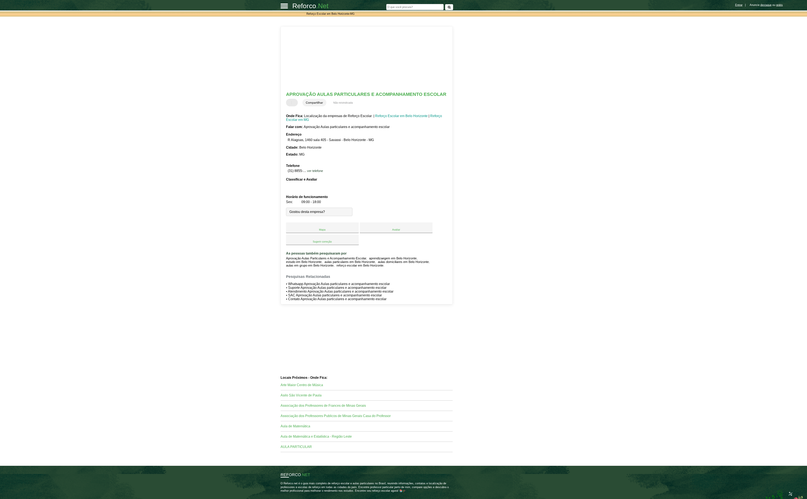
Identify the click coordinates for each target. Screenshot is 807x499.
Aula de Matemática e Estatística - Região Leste (316, 436)
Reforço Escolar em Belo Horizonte (401, 116)
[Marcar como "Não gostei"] (295, 102)
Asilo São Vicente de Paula (301, 395)
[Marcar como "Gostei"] (289, 102)
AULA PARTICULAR (296, 447)
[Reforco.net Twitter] (283, 494)
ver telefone (315, 171)
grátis (779, 5)
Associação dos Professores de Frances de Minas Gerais (323, 405)
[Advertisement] (364, 59)
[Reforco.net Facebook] (281, 494)
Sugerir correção (322, 241)
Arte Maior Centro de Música (302, 385)
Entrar (738, 5)
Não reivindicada (343, 102)
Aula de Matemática (295, 426)
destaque (765, 5)
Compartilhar (314, 102)
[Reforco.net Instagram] (285, 494)
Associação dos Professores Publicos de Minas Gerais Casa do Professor (336, 416)
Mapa (322, 229)
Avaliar (396, 229)
